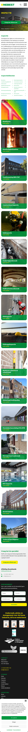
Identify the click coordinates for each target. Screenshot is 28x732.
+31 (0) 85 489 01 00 (8, 574)
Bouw (2, 694)
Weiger (14, 722)
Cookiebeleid (9, 729)
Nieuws (3, 686)
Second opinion (4, 95)
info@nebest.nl (7, 576)
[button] (25, 701)
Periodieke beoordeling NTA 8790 (19, 91)
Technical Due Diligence (18, 95)
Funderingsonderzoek (18, 83)
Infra (2, 698)
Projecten (3, 680)
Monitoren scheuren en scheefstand (18, 88)
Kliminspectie (16, 85)
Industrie (3, 696)
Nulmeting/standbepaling (6, 90)
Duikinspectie (3, 83)
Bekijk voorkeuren (14, 726)
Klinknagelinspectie (4, 87)
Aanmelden (14, 604)
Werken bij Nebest (5, 688)
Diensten (3, 678)
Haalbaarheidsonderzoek (5, 85)
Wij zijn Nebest (4, 684)
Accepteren (14, 717)
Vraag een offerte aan (11, 22)
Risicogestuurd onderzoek (6, 93)
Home (2, 676)
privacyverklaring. (13, 588)
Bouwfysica (3, 80)
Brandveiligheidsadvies (18, 80)
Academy (3, 682)
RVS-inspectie (16, 93)
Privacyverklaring (17, 729)
